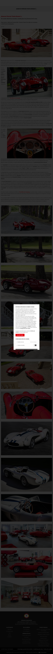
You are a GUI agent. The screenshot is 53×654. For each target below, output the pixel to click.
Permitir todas (20, 335)
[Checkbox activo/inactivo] (35, 345)
